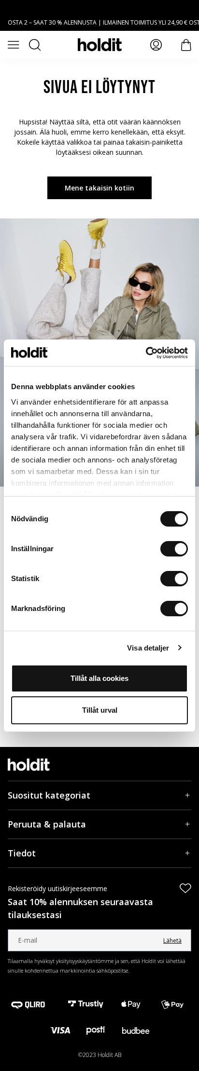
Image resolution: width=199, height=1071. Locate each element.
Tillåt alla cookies (99, 678)
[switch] (174, 548)
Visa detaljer (148, 648)
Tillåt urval (99, 710)
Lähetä (172, 940)
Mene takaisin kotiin (99, 187)
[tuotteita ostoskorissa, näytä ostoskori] (186, 45)
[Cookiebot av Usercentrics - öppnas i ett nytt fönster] (145, 353)
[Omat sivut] (156, 45)
